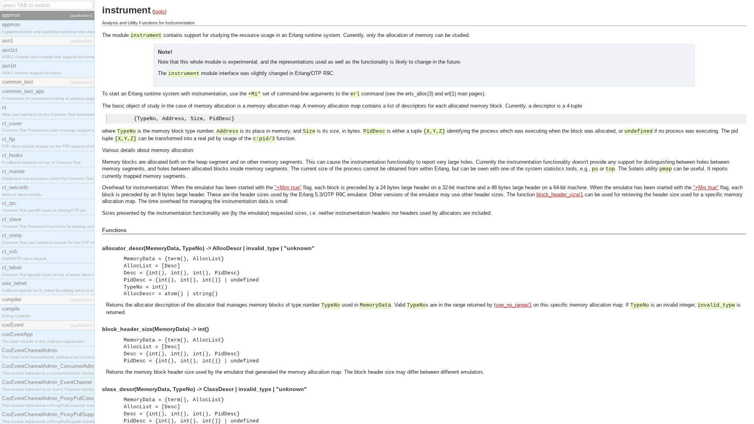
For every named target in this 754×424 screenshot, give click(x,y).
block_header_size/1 (559, 194)
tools (159, 12)
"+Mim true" (288, 187)
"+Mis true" (706, 187)
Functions (114, 230)
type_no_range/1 (513, 305)
